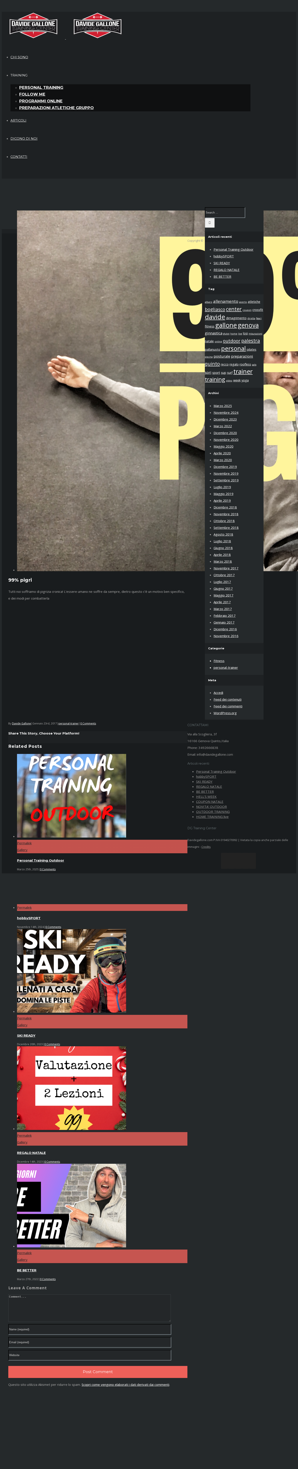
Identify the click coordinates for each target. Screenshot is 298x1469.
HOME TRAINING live (212, 816)
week (237, 380)
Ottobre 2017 (224, 575)
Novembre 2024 (226, 412)
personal (233, 348)
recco (225, 364)
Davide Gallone (21, 723)
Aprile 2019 (222, 500)
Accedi (218, 692)
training (215, 379)
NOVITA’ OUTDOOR (211, 806)
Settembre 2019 (226, 480)
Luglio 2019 (222, 487)
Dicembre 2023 (225, 419)
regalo (234, 364)
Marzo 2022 (223, 426)
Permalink (24, 843)
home (233, 333)
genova (248, 325)
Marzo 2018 (223, 561)
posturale (222, 356)
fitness (209, 326)
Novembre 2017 (226, 568)
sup (223, 373)
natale (209, 341)
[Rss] (231, 861)
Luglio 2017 (222, 581)
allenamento (225, 301)
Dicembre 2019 (225, 466)
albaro (208, 301)
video (229, 380)
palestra (250, 340)
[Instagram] (238, 861)
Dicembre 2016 (225, 629)
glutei (226, 333)
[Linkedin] (245, 861)
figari (259, 318)
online (218, 341)
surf (230, 373)
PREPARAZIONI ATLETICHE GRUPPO (56, 107)
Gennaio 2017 (224, 622)
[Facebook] (224, 861)
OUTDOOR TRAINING (213, 811)
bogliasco (215, 309)
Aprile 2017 (222, 602)
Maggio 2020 (223, 446)
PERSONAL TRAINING (41, 87)
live (240, 333)
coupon (247, 310)
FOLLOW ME (32, 94)
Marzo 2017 (223, 609)
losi (245, 333)
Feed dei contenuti (227, 699)
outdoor (231, 341)
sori (208, 372)
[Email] (252, 861)
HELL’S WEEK (206, 796)
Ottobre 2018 (224, 521)
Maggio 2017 (223, 595)
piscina (209, 356)
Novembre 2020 (226, 439)
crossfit (257, 310)
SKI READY (26, 1035)
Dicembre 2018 (225, 507)
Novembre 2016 (226, 636)
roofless (245, 364)
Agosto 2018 (223, 534)
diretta (251, 318)
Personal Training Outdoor (40, 860)
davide (215, 316)
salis (254, 364)
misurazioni (255, 333)
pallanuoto (212, 349)
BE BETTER (26, 1270)
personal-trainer (68, 723)
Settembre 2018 (226, 527)
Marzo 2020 (223, 460)
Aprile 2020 (222, 453)
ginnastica (213, 333)
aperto (243, 301)
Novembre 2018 (226, 514)
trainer (243, 371)
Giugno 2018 (223, 548)
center (234, 308)
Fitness (219, 661)
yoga (245, 380)
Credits (206, 847)
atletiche (254, 302)
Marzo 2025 (223, 405)
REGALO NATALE (31, 1153)
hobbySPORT (29, 918)
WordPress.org (225, 713)
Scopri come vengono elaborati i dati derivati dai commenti (125, 1384)
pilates (251, 349)
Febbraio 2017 (225, 615)
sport (216, 373)
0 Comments (88, 723)
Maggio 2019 (223, 493)
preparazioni (242, 356)
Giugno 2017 (223, 588)
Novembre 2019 (226, 473)
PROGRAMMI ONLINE (41, 101)
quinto (212, 363)
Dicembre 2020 (225, 433)
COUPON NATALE (209, 801)
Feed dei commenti (228, 706)
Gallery (22, 850)
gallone (226, 325)
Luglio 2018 (222, 541)
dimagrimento (236, 318)
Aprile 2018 (222, 554)
